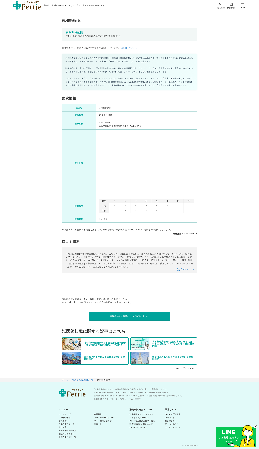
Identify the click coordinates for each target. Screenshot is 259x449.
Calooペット (187, 269)
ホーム (65, 380)
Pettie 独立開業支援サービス (142, 421)
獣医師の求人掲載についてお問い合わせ (129, 316)
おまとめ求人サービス (139, 417)
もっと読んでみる (185, 368)
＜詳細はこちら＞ (129, 48)
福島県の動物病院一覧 (82, 380)
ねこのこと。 (171, 421)
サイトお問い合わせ (103, 421)
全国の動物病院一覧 (67, 430)
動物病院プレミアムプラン (141, 414)
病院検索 (231, 8)
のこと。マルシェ (173, 427)
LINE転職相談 (65, 417)
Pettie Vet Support (138, 427)
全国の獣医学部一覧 (67, 437)
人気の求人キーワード (68, 424)
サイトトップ (64, 414)
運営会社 (98, 424)
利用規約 (98, 414)
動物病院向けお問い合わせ (141, 424)
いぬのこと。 (171, 417)
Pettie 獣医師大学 (173, 414)
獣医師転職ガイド (66, 434)
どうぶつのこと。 (173, 424)
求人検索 (221, 8)
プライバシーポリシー (104, 417)
